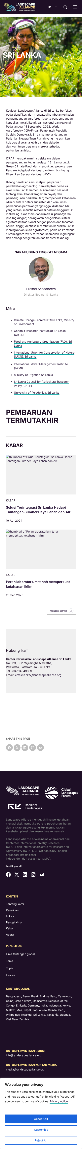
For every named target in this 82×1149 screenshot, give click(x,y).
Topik (9, 968)
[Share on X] (17, 747)
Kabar (10, 928)
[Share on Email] (40, 747)
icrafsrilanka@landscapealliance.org (38, 675)
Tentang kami (15, 904)
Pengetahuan (14, 922)
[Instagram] (32, 747)
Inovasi (10, 975)
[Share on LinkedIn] (24, 747)
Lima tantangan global (20, 954)
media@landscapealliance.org (25, 1069)
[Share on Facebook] (9, 747)
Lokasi (10, 916)
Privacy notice (59, 1101)
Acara (10, 934)
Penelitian (12, 910)
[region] (41, 1113)
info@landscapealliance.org (23, 1055)
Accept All (41, 1118)
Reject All (41, 1140)
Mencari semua (61, 610)
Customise (41, 1129)
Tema (9, 961)
